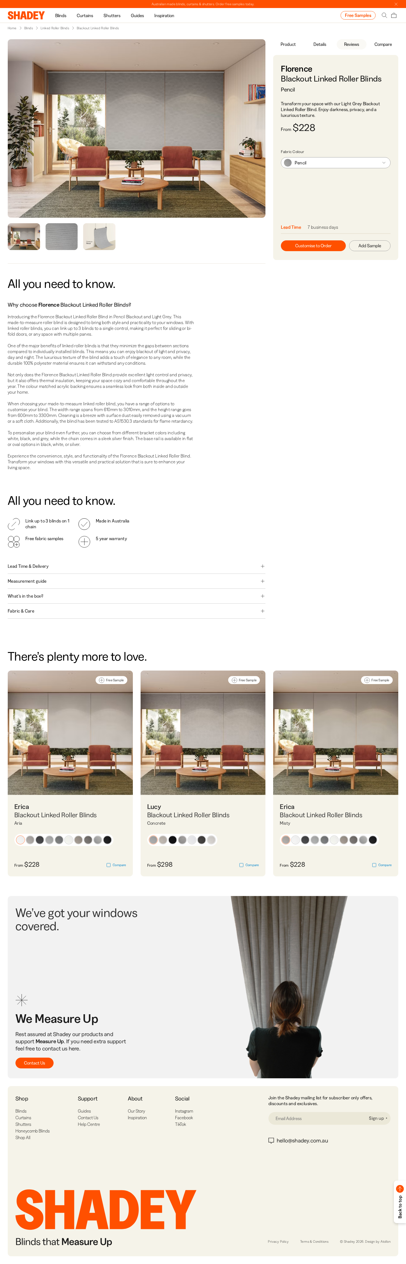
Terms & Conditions (314, 1241)
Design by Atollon (378, 1241)
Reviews (351, 44)
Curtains (85, 15)
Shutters (112, 15)
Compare (383, 44)
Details (319, 44)
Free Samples (358, 15)
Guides (137, 15)
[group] (60, 15)
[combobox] (336, 162)
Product (288, 44)
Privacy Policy (278, 1241)
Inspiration (164, 15)
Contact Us (34, 1063)
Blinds (60, 15)
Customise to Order (313, 245)
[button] (20, 839)
